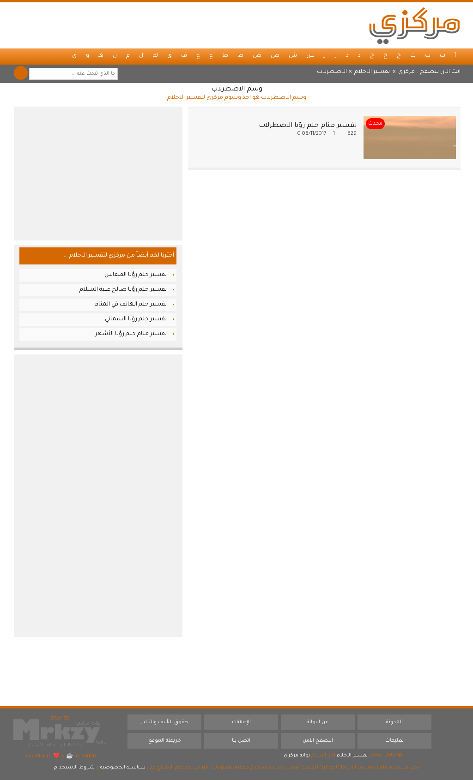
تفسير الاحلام (372, 72)
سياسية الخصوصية (123, 767)
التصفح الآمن (318, 741)
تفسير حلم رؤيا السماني (136, 319)
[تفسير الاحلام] (414, 25)
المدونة (394, 722)
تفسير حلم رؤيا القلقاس (135, 275)
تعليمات (394, 741)
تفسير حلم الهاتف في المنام (131, 304)
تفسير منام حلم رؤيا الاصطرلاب (308, 126)
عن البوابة (318, 722)
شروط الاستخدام (74, 767)
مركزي (406, 72)
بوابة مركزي (297, 755)
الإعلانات (241, 722)
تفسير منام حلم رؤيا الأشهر (131, 334)
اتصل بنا (241, 741)
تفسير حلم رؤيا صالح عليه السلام (123, 290)
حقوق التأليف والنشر (164, 722)
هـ (100, 56)
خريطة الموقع (164, 741)
